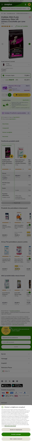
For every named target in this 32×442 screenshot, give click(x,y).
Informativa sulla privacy (10, 426)
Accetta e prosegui (16, 434)
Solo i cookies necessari (16, 439)
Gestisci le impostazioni (16, 429)
